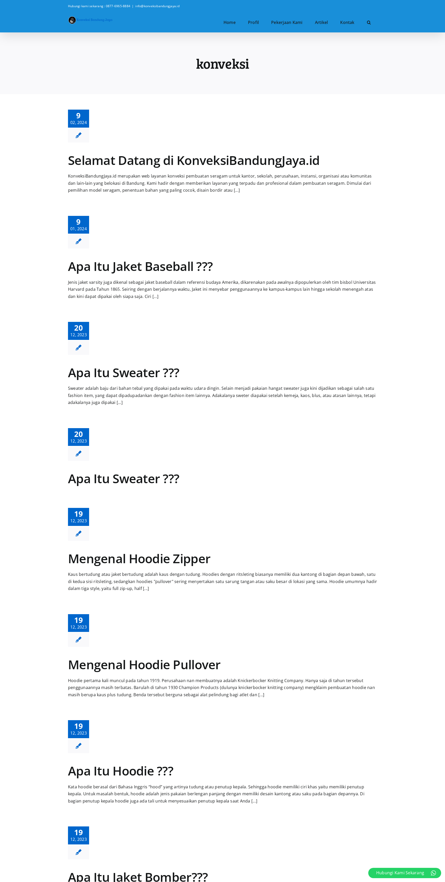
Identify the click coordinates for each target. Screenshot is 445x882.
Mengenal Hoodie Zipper (139, 558)
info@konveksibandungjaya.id (157, 6)
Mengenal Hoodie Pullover (144, 664)
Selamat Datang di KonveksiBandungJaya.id (194, 160)
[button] (369, 22)
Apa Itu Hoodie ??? (120, 770)
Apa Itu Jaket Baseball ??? (140, 266)
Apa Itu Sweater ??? (123, 372)
